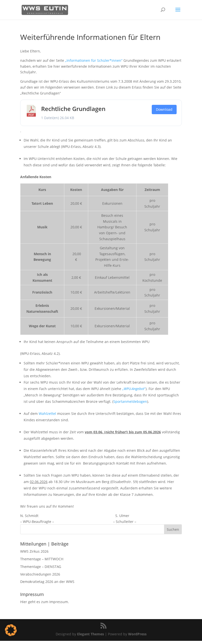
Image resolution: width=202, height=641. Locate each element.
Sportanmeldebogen (130, 401)
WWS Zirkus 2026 (34, 551)
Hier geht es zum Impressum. (44, 601)
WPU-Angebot (134, 388)
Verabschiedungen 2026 (40, 574)
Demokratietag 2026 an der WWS (47, 581)
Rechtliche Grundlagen (73, 109)
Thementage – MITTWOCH (41, 559)
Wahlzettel (47, 413)
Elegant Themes (90, 634)
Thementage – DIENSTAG (40, 566)
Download (164, 109)
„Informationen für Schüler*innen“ (93, 60)
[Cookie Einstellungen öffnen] (11, 634)
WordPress (137, 634)
